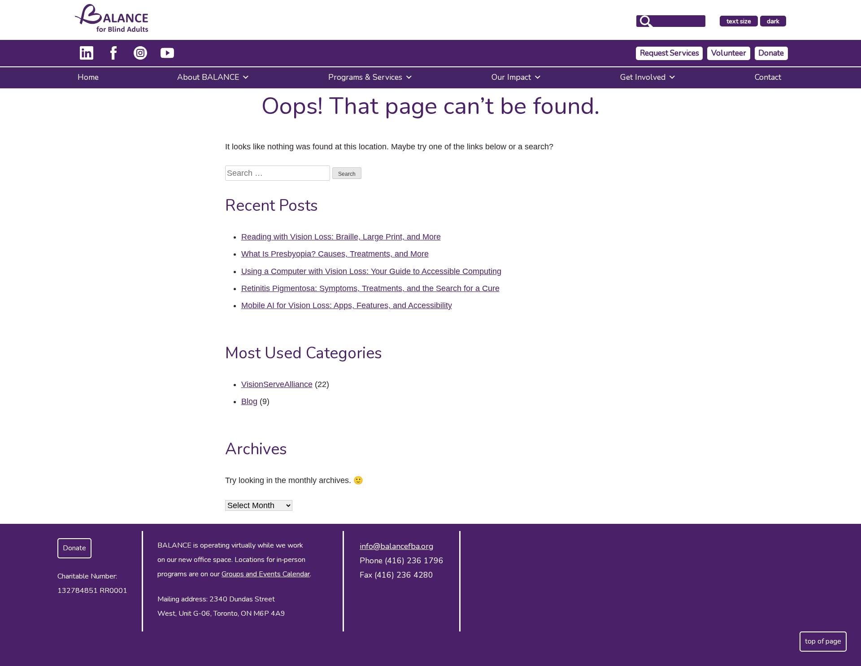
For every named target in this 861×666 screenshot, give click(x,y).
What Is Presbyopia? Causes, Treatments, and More (335, 253)
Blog (249, 401)
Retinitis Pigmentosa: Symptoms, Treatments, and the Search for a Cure (370, 288)
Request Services (669, 53)
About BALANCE (208, 77)
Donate (771, 53)
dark (776, 21)
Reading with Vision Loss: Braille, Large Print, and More (341, 236)
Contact (768, 77)
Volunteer (728, 53)
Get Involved (642, 77)
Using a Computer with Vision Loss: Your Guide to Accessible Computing (371, 271)
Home (88, 77)
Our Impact (511, 77)
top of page (823, 641)
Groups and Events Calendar (266, 574)
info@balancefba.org (396, 546)
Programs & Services (365, 77)
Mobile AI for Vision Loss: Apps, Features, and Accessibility (346, 305)
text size (738, 21)
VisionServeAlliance (277, 384)
